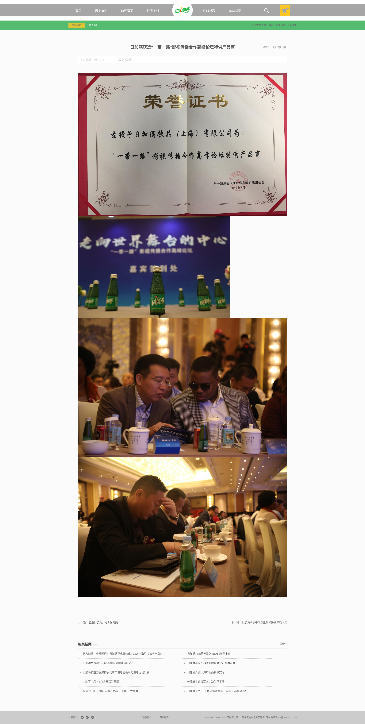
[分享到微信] (274, 47)
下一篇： (259, 622)
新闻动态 (292, 25)
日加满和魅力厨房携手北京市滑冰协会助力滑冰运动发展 (116, 672)
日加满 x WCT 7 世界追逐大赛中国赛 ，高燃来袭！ (217, 691)
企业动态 (280, 25)
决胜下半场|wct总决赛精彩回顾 (101, 681)
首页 (78, 10)
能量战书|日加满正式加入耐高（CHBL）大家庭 (110, 691)
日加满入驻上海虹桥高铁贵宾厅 (206, 672)
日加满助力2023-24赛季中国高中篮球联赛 (107, 663)
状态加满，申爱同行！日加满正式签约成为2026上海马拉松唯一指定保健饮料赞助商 (125, 653)
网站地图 (270, 717)
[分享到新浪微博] (279, 47)
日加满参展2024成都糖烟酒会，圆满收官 (211, 663)
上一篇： (98, 622)
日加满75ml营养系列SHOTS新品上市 (209, 653)
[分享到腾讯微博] (284, 47)
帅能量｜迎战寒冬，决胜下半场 (206, 681)
